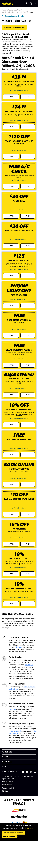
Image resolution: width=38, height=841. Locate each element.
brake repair (29, 665)
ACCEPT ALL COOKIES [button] (9, 836)
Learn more (29, 828)
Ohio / (19, 10)
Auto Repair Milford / (9, 12)
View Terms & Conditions (18, 90)
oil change (18, 647)
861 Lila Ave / (22, 12)
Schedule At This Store (14, 27)
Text (27, 97)
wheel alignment (15, 731)
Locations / (13, 10)
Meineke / (5, 10)
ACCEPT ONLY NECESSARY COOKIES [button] (13, 833)
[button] (18, 836)
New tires (12, 709)
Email (11, 97)
